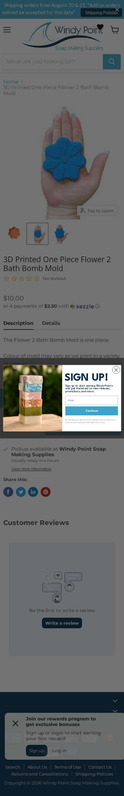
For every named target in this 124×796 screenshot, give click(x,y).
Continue (91, 410)
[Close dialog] (116, 370)
